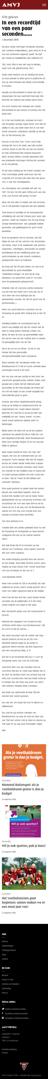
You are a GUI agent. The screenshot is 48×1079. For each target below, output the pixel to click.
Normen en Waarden (10, 984)
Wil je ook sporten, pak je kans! (24, 846)
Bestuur (5, 975)
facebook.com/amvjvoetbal (16, 1014)
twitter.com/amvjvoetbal (15, 1009)
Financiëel (6, 842)
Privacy (5, 993)
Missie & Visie (7, 980)
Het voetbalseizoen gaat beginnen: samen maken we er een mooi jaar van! (23, 903)
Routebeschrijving (9, 1050)
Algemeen (6, 781)
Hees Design (36, 1075)
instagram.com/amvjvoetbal (16, 1018)
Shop (4, 955)
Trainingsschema (9, 950)
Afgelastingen (7, 946)
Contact (5, 959)
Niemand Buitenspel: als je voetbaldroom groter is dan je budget (23, 789)
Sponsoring (6, 989)
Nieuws (5, 942)
